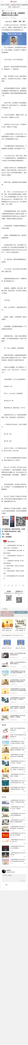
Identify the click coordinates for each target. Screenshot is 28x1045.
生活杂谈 (7, 4)
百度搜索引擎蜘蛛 (21, 612)
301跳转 (7, 612)
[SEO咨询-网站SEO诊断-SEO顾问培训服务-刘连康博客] (14, 2)
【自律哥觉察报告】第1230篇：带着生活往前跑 (13, 552)
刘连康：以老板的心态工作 (14, 7)
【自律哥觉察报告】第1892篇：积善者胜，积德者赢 (20, 630)
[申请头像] (25, 871)
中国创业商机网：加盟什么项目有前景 (13, 572)
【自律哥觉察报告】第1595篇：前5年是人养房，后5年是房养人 (13, 547)
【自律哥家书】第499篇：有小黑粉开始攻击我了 (13, 562)
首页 (3, 4)
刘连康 (6, 635)
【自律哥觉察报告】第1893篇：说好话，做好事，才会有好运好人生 (7, 630)
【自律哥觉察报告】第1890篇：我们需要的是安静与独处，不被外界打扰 (17, 789)
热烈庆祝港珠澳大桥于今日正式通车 (13, 577)
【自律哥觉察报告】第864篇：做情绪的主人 (13, 557)
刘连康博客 (9, 537)
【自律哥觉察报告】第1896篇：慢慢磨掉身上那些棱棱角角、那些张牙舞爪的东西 (18, 681)
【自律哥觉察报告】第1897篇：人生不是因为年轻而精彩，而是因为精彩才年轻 (18, 673)
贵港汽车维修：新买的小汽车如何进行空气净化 (13, 567)
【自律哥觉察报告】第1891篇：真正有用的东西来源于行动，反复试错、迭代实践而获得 (17, 782)
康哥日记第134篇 (7, 615)
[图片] (24, 881)
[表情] (21, 881)
